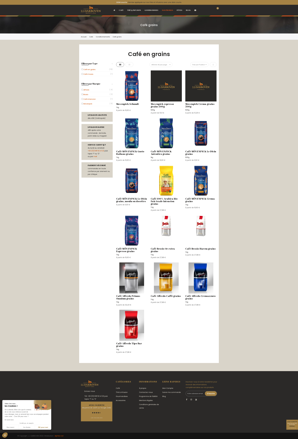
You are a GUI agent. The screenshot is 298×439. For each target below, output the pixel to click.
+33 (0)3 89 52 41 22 (96, 151)
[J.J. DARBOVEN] (91, 10)
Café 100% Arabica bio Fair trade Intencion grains (164, 201)
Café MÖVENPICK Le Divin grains (200, 153)
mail (95, 156)
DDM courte (121, 2)
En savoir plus (9, 420)
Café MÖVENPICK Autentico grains (161, 153)
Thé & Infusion (122, 392)
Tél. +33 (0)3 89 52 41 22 (94, 396)
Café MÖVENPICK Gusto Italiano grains (130, 153)
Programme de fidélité (148, 396)
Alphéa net (59, 436)
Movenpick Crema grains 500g (199, 105)
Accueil (83, 37)
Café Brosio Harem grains (200, 248)
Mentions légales (146, 400)
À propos (142, 388)
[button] (5, 435)
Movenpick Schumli (127, 104)
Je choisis (26, 427)
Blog (164, 396)
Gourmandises (122, 396)
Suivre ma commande (171, 392)
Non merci (10, 427)
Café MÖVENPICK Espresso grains (126, 250)
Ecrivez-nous (89, 391)
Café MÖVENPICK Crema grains (200, 200)
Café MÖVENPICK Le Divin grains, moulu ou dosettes (131, 200)
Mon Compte (167, 388)
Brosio (85, 94)
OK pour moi (43, 427)
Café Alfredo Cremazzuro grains (200, 297)
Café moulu (88, 74)
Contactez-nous (146, 392)
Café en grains (89, 69)
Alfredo (86, 90)
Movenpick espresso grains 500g (162, 105)
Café (91, 37)
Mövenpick (87, 104)
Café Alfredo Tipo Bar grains (129, 345)
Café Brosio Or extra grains (163, 250)
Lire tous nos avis (96, 418)
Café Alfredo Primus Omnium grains (128, 297)
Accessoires (120, 400)
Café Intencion (89, 99)
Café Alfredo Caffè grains (166, 296)
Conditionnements (103, 37)
